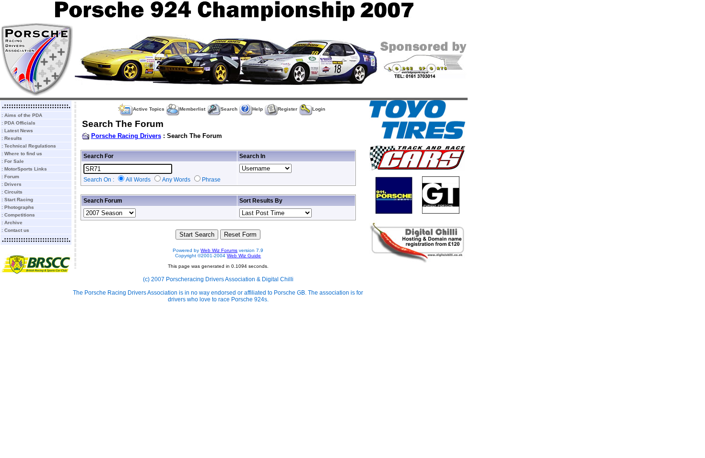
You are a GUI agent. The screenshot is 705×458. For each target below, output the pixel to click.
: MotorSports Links (24, 169)
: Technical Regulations (28, 146)
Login (318, 109)
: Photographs (17, 207)
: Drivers (11, 184)
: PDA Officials (18, 123)
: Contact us (15, 230)
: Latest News (17, 130)
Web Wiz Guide (244, 255)
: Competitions (18, 215)
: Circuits (12, 192)
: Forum (10, 176)
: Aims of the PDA (21, 115)
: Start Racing (17, 199)
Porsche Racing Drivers (126, 135)
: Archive (12, 222)
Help (257, 109)
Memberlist (192, 109)
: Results (11, 138)
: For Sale (12, 161)
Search (229, 109)
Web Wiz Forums (218, 250)
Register (287, 109)
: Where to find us (21, 153)
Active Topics (148, 109)
